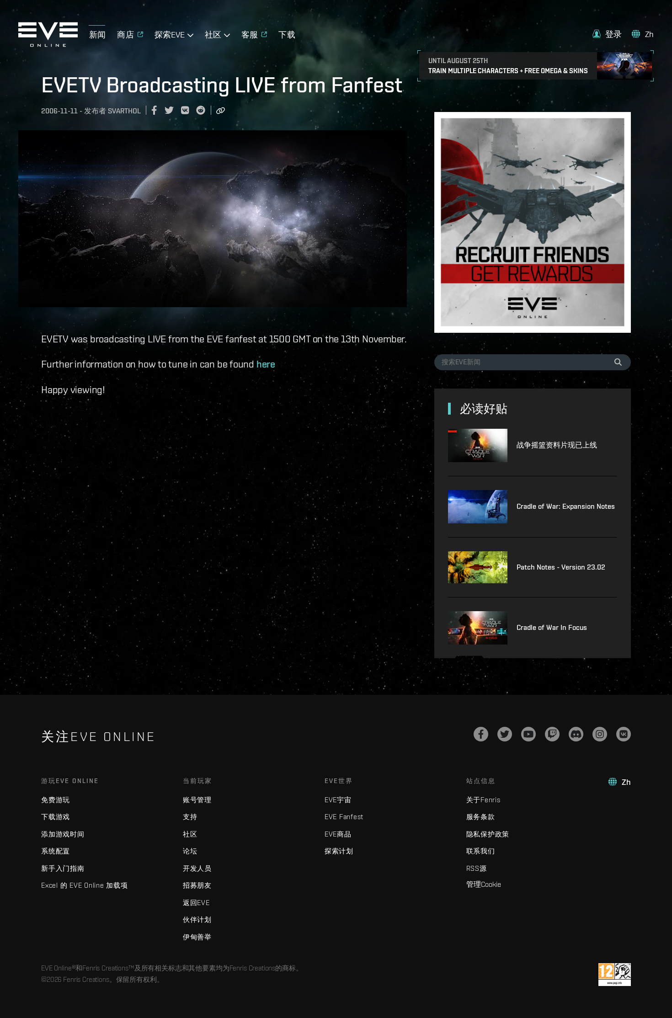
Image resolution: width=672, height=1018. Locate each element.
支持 (190, 817)
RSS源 (476, 868)
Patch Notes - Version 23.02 (561, 567)
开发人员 (197, 868)
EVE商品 (338, 834)
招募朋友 (197, 885)
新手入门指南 (63, 868)
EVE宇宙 (338, 800)
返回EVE (196, 902)
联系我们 (480, 851)
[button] (607, 34)
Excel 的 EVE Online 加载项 (84, 885)
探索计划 (339, 851)
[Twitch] (552, 734)
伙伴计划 (197, 919)
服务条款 (480, 817)
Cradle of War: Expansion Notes (566, 506)
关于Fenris (483, 800)
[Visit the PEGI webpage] (614, 974)
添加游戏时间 (63, 834)
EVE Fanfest (344, 817)
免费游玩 (55, 800)
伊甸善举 (197, 937)
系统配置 (55, 851)
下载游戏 (55, 817)
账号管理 (197, 800)
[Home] (48, 44)
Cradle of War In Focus (552, 627)
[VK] (623, 734)
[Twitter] (504, 734)
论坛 (190, 851)
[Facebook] (481, 734)
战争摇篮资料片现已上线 (557, 445)
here (265, 364)
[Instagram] (599, 734)
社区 (190, 834)
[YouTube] (528, 734)
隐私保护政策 (488, 834)
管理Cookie (483, 884)
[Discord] (576, 734)
